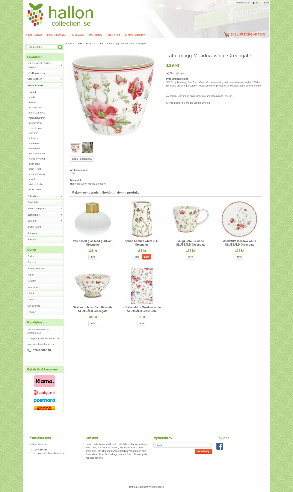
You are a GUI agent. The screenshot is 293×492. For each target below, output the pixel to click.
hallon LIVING (35, 85)
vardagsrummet (37, 117)
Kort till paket (34, 227)
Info (93, 256)
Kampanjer (33, 233)
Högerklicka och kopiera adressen (88, 183)
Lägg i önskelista (82, 159)
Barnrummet (33, 214)
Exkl (266, 2)
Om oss (78, 34)
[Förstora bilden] (113, 95)
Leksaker (32, 220)
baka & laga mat (37, 112)
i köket (32, 92)
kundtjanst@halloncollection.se (43, 338)
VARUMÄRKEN (35, 79)
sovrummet (34, 143)
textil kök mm (35, 107)
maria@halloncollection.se (40, 344)
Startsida (34, 34)
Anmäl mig (203, 451)
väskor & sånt (36, 184)
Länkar (31, 293)
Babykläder (33, 196)
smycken (33, 179)
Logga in (31, 312)
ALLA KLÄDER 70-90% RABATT (39, 65)
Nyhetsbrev (135, 34)
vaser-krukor (35, 128)
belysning (33, 138)
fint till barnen (35, 189)
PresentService (35, 268)
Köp (146, 256)
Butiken (95, 34)
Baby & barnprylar (36, 208)
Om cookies (33, 305)
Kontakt (31, 299)
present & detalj (37, 174)
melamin (33, 102)
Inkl (257, 2)
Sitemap (31, 239)
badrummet (34, 148)
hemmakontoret (37, 153)
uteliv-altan (34, 164)
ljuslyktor (33, 133)
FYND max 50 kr (36, 73)
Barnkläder (33, 202)
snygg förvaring (37, 158)
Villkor (113, 34)
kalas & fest (35, 169)
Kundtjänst (57, 34)
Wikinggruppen (156, 487)
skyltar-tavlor (35, 123)
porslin (32, 97)
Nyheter (31, 281)
